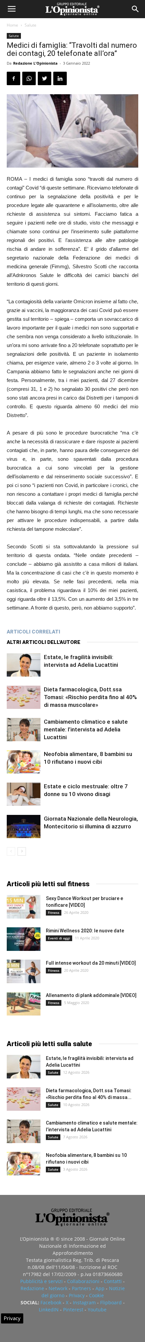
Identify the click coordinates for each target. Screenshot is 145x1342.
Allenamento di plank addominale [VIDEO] (91, 995)
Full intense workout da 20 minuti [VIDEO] (91, 963)
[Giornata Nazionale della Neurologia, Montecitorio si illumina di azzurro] (23, 826)
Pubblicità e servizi (41, 1281)
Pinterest (73, 1309)
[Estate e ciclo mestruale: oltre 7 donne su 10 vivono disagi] (23, 794)
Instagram (84, 1302)
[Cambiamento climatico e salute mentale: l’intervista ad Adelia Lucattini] (23, 729)
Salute (30, 25)
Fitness (53, 912)
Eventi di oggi (59, 938)
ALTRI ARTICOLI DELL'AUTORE (43, 642)
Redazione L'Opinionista (35, 63)
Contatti (113, 1281)
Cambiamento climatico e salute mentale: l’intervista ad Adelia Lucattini (86, 729)
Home (12, 25)
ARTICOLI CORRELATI (33, 632)
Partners (81, 1288)
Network (58, 1288)
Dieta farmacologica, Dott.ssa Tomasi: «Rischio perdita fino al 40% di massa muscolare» (90, 697)
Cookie (96, 1295)
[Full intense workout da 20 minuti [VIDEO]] (23, 971)
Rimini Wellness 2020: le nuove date (85, 930)
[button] (135, 9)
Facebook (50, 1302)
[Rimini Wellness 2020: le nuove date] (23, 939)
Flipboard (111, 1302)
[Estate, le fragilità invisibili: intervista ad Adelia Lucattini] (23, 665)
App (100, 1288)
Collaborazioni (83, 1281)
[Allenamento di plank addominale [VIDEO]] (23, 1004)
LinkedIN (49, 1309)
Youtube (97, 1309)
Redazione (32, 1288)
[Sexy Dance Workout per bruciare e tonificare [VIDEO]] (23, 907)
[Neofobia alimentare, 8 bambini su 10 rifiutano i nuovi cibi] (23, 761)
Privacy (77, 1295)
